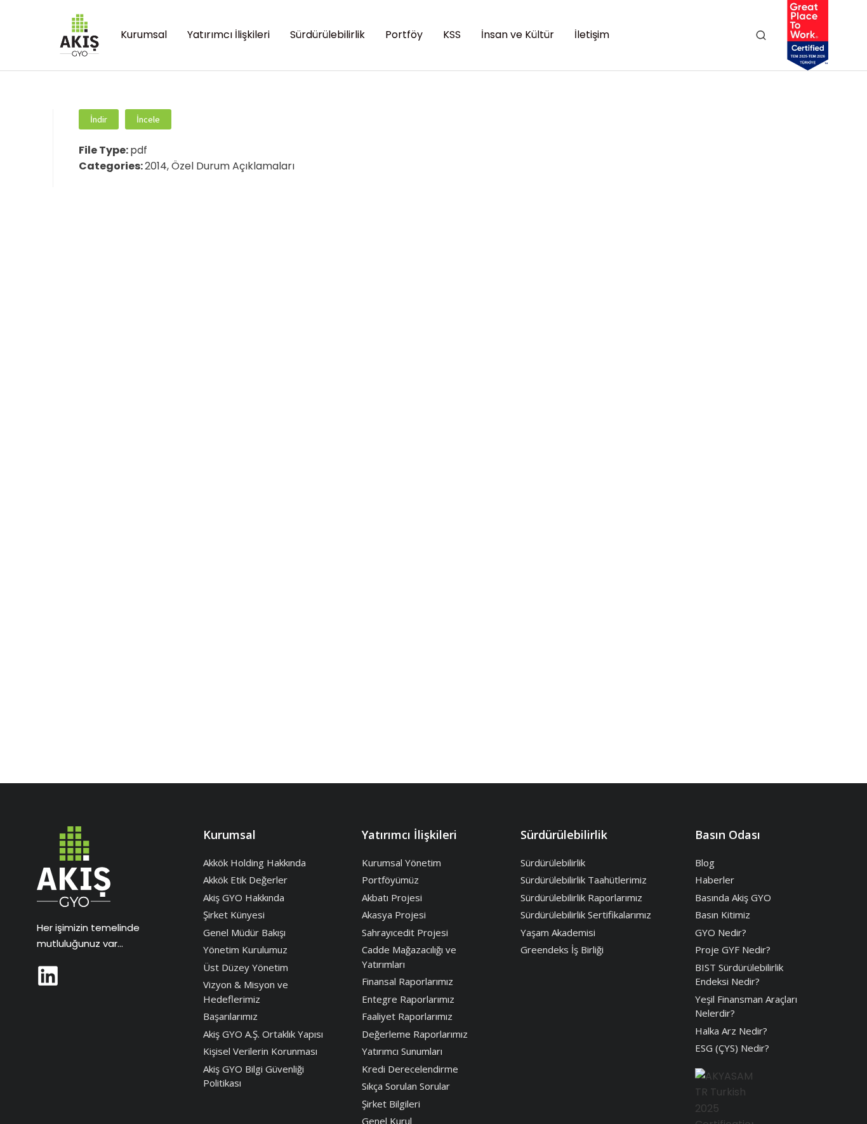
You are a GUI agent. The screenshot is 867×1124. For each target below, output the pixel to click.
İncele (148, 119)
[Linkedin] (48, 976)
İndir (98, 119)
